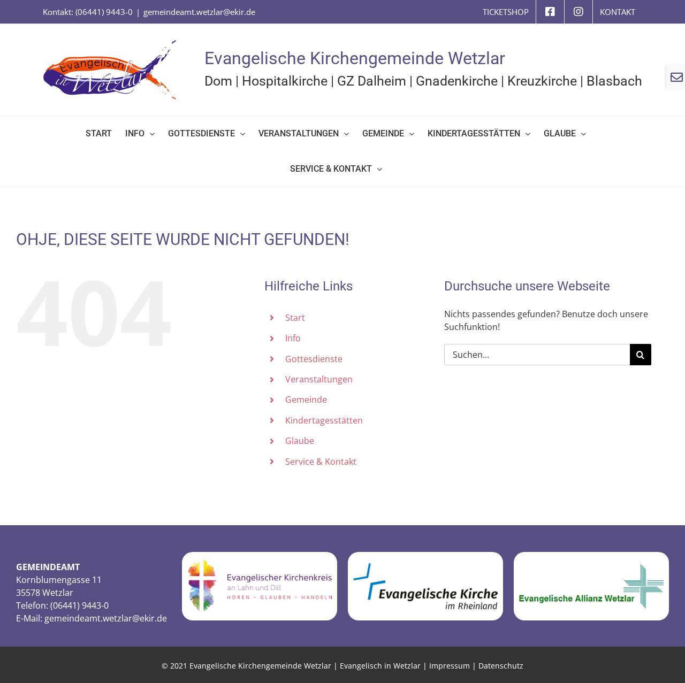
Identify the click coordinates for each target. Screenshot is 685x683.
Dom (218, 81)
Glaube (299, 441)
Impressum (449, 666)
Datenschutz (500, 666)
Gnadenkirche (457, 81)
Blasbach (614, 81)
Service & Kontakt (320, 461)
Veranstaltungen (319, 379)
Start (295, 318)
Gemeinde (306, 399)
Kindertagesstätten (324, 420)
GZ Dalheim (371, 81)
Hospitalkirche (285, 81)
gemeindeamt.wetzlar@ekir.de (199, 11)
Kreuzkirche (542, 81)
